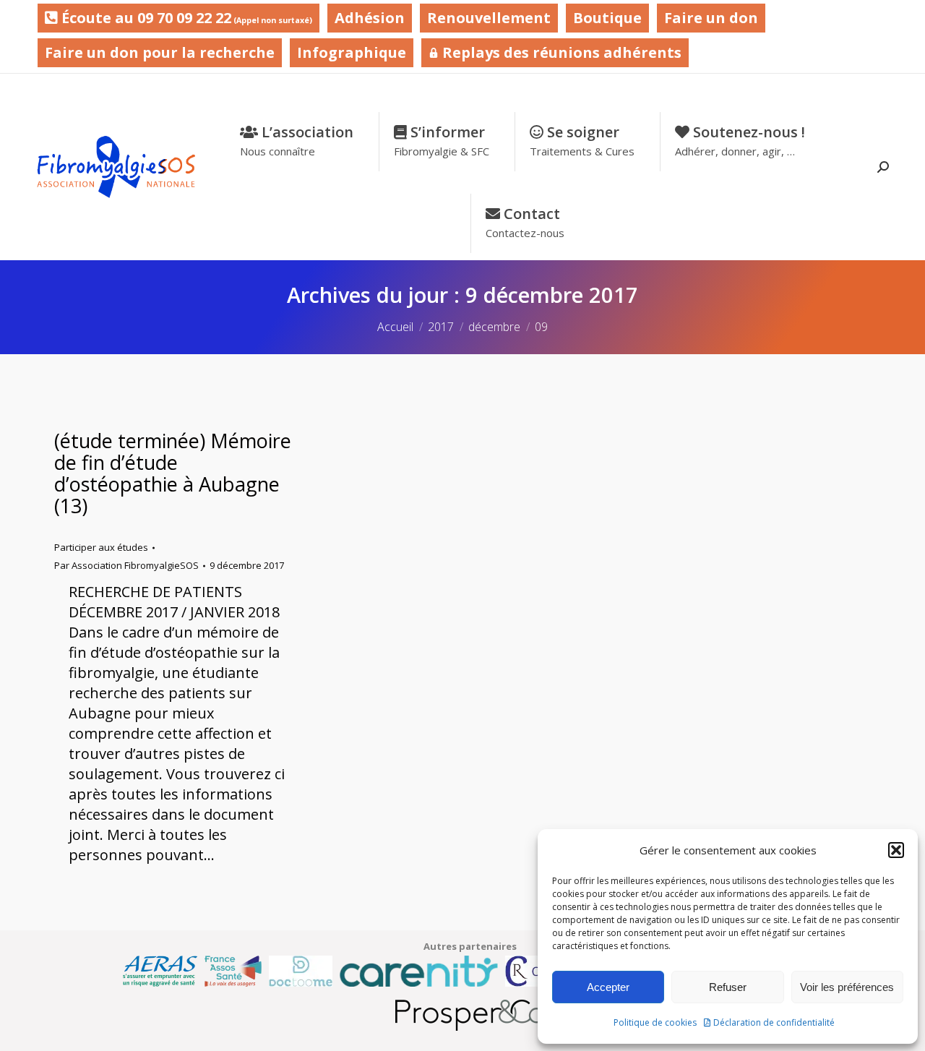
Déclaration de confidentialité (774, 1022)
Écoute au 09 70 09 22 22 (185, 17)
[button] (896, 850)
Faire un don (711, 17)
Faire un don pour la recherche (160, 52)
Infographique (351, 52)
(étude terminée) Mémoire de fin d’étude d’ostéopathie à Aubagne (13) (172, 473)
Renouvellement (489, 17)
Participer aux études (101, 547)
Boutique (607, 17)
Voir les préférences (847, 987)
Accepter (608, 987)
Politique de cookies (655, 1022)
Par (126, 565)
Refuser (728, 987)
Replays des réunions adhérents (560, 52)
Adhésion (370, 17)
